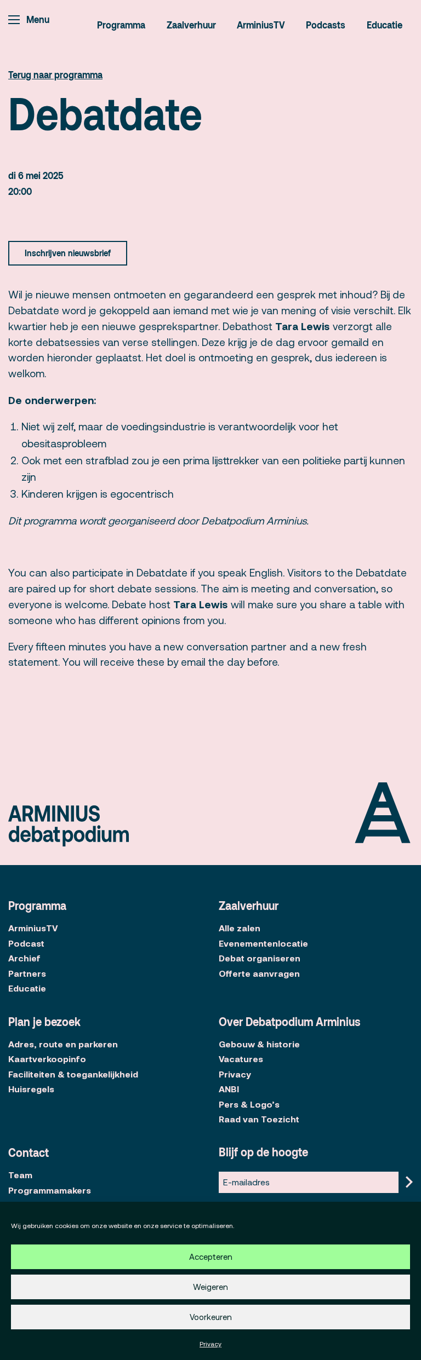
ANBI (229, 1089)
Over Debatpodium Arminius (290, 1022)
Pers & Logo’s (249, 1104)
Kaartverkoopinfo (47, 1059)
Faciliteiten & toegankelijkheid (73, 1074)
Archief (24, 958)
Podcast (26, 943)
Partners (27, 973)
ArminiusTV (261, 25)
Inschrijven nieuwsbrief (68, 252)
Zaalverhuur (191, 25)
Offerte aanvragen (259, 973)
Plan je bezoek (44, 1022)
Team (20, 1175)
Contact (28, 1152)
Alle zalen (239, 928)
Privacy (210, 1343)
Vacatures (241, 1059)
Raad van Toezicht (259, 1119)
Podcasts (325, 25)
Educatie (384, 25)
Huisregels (31, 1089)
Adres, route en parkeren (63, 1044)
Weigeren (210, 1287)
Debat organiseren (259, 958)
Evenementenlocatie (263, 943)
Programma (121, 25)
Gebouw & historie (259, 1044)
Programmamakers (49, 1190)
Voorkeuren (211, 1317)
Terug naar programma (55, 74)
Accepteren (210, 1257)
